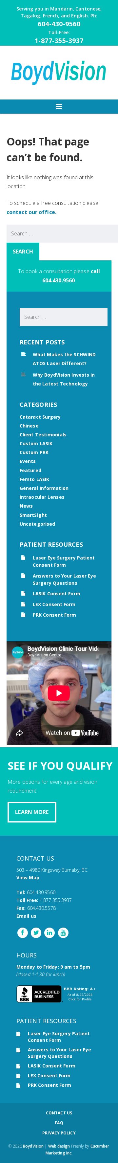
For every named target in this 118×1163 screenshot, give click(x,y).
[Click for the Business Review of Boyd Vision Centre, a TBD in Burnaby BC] (57, 1001)
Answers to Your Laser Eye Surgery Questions (59, 1052)
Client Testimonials (43, 434)
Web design (59, 1146)
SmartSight (33, 515)
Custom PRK (34, 452)
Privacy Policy (58, 1133)
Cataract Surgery (40, 417)
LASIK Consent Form (56, 593)
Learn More (32, 812)
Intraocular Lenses (42, 497)
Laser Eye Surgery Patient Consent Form (59, 1036)
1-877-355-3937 (59, 40)
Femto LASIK (34, 479)
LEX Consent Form (54, 604)
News (26, 506)
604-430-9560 (59, 23)
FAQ (59, 1123)
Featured (30, 470)
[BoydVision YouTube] (62, 932)
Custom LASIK (36, 443)
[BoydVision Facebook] (22, 932)
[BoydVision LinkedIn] (49, 932)
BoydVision (33, 1146)
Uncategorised (37, 524)
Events (28, 461)
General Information (44, 488)
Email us (26, 916)
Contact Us (59, 1113)
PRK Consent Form (54, 615)
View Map (27, 877)
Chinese (29, 426)
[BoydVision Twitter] (35, 932)
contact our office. (31, 212)
